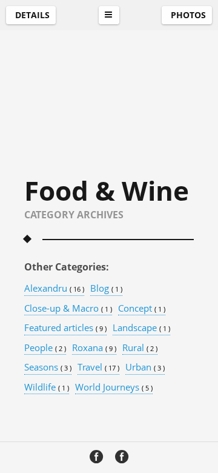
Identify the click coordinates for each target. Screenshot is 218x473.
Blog (106, 288)
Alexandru (54, 288)
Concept (141, 308)
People (45, 348)
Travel (98, 367)
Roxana (94, 348)
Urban (145, 367)
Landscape (141, 328)
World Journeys (114, 387)
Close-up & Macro (68, 308)
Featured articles (65, 328)
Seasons (47, 367)
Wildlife (46, 387)
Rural (139, 348)
